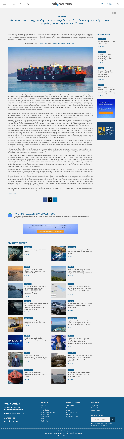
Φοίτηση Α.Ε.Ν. (72, 412)
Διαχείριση (69, 433)
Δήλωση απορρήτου (59, 433)
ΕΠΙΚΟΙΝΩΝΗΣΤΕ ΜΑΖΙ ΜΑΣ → (15, 414)
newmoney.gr (12, 193)
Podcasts (44, 421)
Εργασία (15, 4)
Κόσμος (43, 408)
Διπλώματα (70, 406)
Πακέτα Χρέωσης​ (97, 408)
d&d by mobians (62, 436)
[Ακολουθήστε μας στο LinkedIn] (17, 421)
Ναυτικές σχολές (69, 409)
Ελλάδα (43, 406)
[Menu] (4, 3)
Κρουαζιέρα (45, 414)
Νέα (10, 4)
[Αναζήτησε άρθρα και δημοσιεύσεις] (118, 4)
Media (43, 419)
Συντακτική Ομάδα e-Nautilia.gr (64, 43)
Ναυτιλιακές (24, 4)
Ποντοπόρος (45, 416)
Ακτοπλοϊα (45, 410)
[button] (45, 199)
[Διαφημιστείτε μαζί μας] (50, 229)
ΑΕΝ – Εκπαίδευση (48, 412)
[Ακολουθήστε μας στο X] (13, 421)
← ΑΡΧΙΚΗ (112, 13)
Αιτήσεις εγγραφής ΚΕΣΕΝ (72, 415)
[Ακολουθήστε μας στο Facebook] (9, 421)
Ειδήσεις (62, 16)
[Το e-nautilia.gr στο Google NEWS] (10, 215)
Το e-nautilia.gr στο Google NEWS (34, 213)
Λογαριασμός (95, 410)
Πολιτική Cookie (47, 433)
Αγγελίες (94, 406)
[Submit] (112, 419)
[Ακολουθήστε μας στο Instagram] (5, 421)
